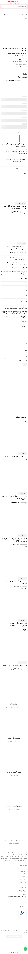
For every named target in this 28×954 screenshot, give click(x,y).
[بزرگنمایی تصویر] (24, 42)
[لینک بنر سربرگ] (14, 477)
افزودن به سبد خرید (15, 132)
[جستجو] (0, 5)
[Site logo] (14, 2)
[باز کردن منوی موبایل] (26, 2)
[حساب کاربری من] (1, 2)
